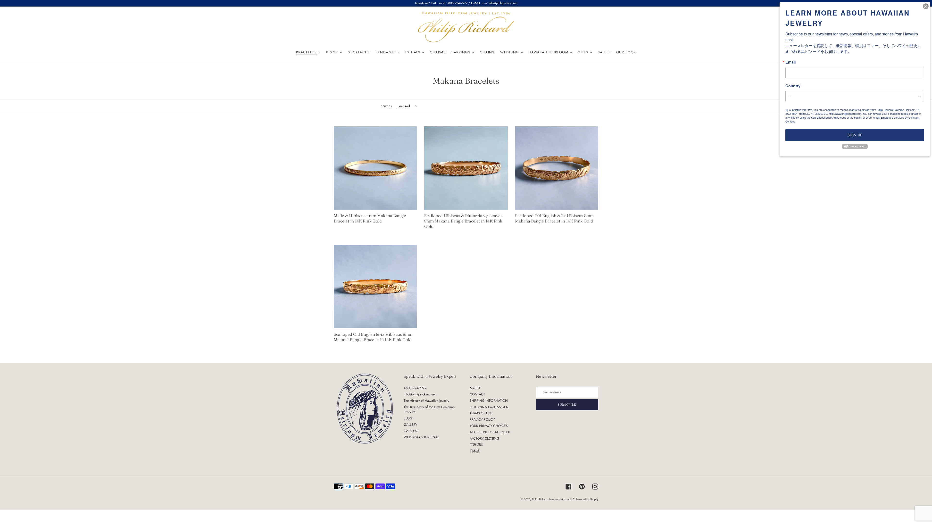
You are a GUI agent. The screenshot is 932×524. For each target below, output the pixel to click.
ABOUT (475, 387)
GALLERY (410, 424)
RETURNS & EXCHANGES (489, 406)
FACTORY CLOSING (484, 438)
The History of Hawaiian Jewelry (426, 400)
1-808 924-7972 (415, 387)
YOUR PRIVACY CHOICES (489, 425)
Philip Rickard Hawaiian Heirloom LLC (553, 499)
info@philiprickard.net (419, 394)
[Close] (926, 6)
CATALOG (411, 430)
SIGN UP (855, 135)
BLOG (408, 418)
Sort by (386, 106)
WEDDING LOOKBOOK (421, 437)
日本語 (475, 451)
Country (792, 86)
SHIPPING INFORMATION (489, 400)
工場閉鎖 (476, 444)
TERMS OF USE (481, 413)
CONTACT (477, 394)
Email (790, 62)
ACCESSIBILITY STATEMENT (490, 432)
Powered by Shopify (587, 499)
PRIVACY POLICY (482, 419)
